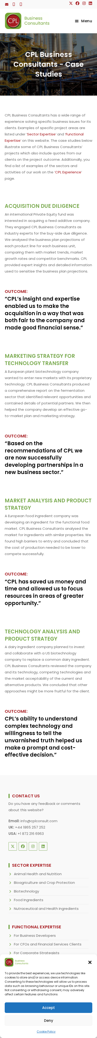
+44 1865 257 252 (30, 827)
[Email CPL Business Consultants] (6, 4)
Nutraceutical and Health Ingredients (46, 908)
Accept (48, 1007)
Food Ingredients (28, 899)
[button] (90, 962)
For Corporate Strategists (36, 952)
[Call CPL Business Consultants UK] (14, 4)
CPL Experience (68, 172)
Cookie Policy (46, 1032)
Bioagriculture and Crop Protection (44, 882)
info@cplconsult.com (38, 820)
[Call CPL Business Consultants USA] (21, 4)
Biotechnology (26, 891)
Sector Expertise (41, 134)
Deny (48, 1020)
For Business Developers (35, 935)
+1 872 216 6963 (31, 833)
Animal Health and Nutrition (38, 873)
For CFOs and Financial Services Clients (47, 944)
